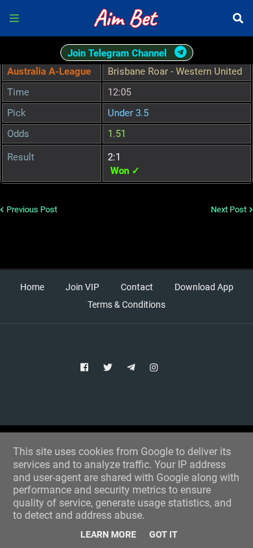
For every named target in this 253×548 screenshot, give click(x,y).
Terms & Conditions (126, 304)
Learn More (108, 534)
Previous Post (31, 209)
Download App (204, 287)
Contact (137, 287)
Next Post (229, 209)
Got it (163, 534)
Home (32, 287)
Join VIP (82, 287)
